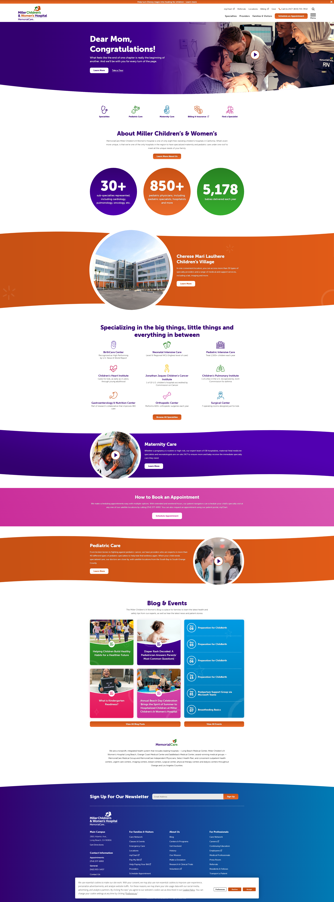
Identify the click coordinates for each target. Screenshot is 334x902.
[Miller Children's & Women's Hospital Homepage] (32, 13)
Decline (235, 889)
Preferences (220, 889)
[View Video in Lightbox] (255, 54)
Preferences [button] (131, 893)
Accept (249, 889)
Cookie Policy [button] (189, 889)
